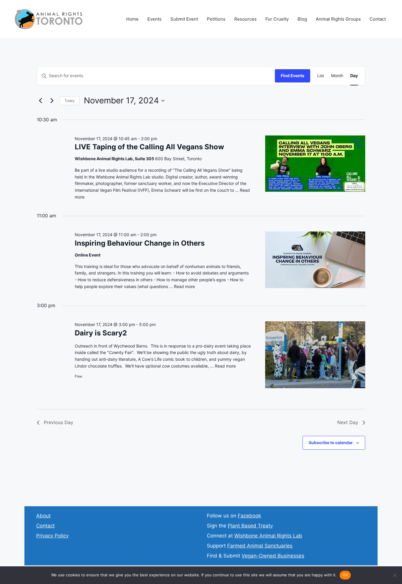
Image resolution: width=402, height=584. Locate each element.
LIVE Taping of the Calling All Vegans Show (149, 147)
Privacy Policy (52, 536)
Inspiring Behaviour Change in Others (140, 243)
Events (154, 19)
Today (69, 100)
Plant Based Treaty (250, 526)
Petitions (216, 19)
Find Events (292, 75)
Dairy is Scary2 (101, 333)
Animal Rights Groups (338, 19)
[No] (395, 575)
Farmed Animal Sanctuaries (260, 546)
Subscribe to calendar (331, 442)
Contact (378, 19)
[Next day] (51, 100)
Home (132, 19)
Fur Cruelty (277, 19)
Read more (184, 286)
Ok (345, 575)
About (43, 516)
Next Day (347, 422)
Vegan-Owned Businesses (273, 556)
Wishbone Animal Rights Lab (268, 536)
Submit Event (184, 19)
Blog (302, 19)
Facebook (249, 516)
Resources (245, 19)
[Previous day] (40, 100)
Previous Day (58, 422)
